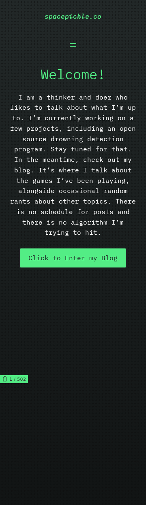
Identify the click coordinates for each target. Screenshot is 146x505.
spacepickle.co (73, 16)
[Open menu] (73, 45)
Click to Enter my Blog (73, 258)
